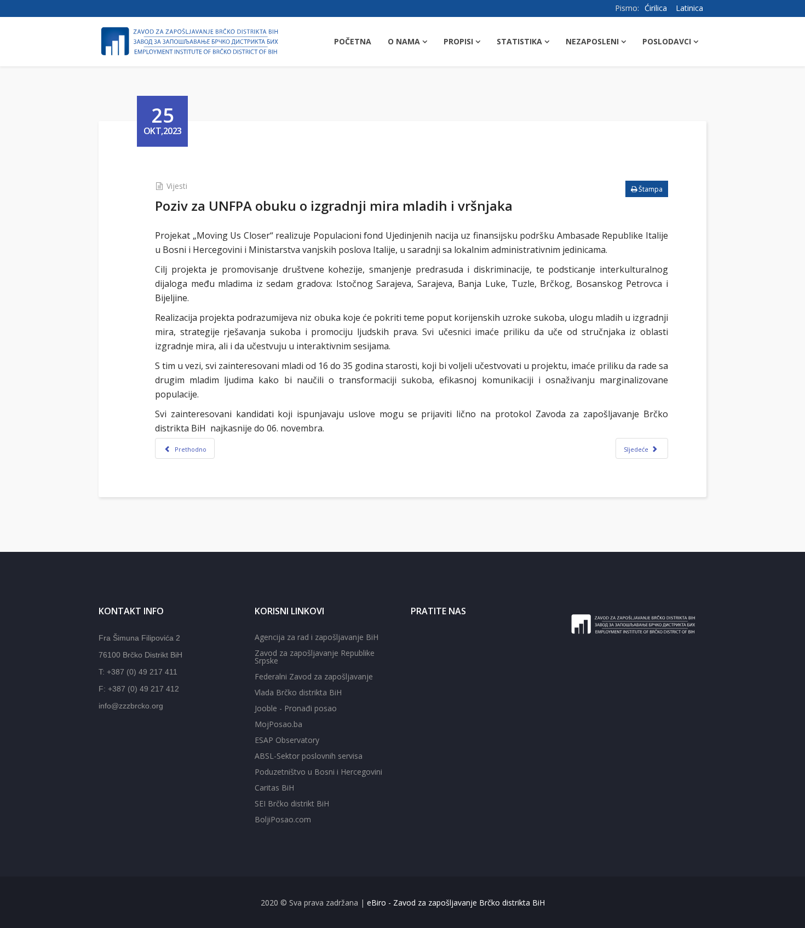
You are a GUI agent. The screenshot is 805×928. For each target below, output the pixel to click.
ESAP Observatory (287, 740)
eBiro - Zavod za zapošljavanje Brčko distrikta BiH (456, 902)
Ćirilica (656, 8)
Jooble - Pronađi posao (296, 708)
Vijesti (176, 186)
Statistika (519, 41)
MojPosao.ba (278, 724)
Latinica (689, 8)
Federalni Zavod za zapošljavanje (314, 676)
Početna (352, 41)
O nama (404, 41)
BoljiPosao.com (283, 819)
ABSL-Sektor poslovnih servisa (309, 756)
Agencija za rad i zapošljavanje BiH (316, 637)
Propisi (458, 41)
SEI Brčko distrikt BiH (292, 803)
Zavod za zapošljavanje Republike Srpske (315, 657)
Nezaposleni (592, 41)
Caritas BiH (274, 787)
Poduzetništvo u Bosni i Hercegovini (318, 771)
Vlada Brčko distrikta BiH (298, 692)
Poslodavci (666, 41)
